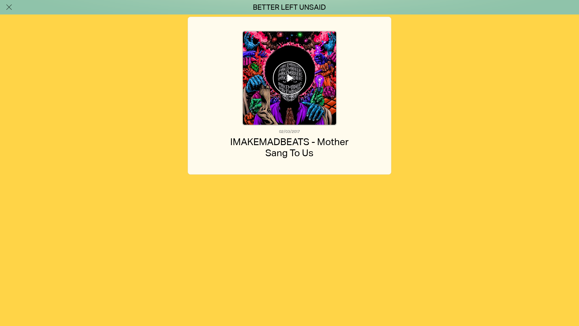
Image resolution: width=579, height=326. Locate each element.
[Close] (9, 7)
